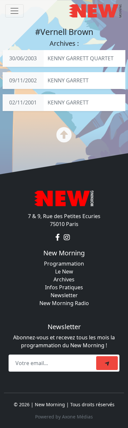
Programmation (64, 263)
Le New (64, 271)
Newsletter (64, 295)
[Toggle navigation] (14, 10)
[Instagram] (67, 237)
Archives (64, 279)
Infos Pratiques (64, 287)
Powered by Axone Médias (64, 417)
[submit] (107, 363)
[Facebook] (58, 237)
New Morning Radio (64, 303)
